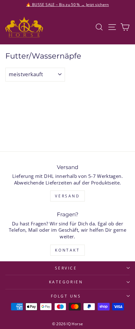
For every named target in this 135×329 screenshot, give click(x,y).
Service (66, 267)
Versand (67, 196)
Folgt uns (66, 295)
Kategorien (66, 281)
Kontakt (67, 250)
